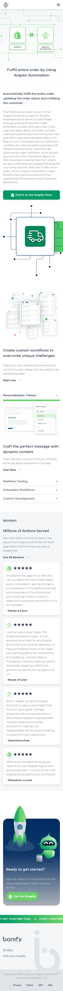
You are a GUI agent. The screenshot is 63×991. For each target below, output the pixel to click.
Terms (29, 985)
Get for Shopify (25, 896)
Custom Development (19, 498)
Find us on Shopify (14, 956)
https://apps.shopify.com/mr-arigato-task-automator (31, 919)
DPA (50, 985)
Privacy (17, 985)
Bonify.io (8, 950)
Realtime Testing (15, 481)
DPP (40, 985)
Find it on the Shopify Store (34, 194)
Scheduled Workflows (19, 490)
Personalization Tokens (19, 395)
